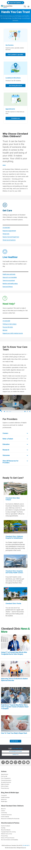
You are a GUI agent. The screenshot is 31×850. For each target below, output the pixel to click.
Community (4, 812)
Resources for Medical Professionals (10, 818)
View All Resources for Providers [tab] (10, 462)
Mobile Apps (4, 801)
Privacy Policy (4, 835)
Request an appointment (9, 230)
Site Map (3, 828)
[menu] (28, 6)
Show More (14, 741)
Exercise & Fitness (8, 286)
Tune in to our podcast (9, 280)
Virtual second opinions (9, 240)
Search (24, 6)
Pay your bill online (8, 327)
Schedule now (15, 118)
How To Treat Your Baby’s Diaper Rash (14, 733)
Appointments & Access (15, 751)
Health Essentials (5, 797)
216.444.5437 (6, 227)
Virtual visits (6, 234)
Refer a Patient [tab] (8, 439)
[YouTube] (11, 762)
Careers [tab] (5, 433)
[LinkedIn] (19, 762)
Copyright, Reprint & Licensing (8, 831)
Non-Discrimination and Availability (9, 839)
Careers (3, 810)
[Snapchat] (28, 762)
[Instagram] (15, 762)
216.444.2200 (6, 321)
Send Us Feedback (5, 826)
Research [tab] (6, 450)
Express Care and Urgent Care (11, 237)
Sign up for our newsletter (10, 277)
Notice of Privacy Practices (7, 837)
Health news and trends (9, 274)
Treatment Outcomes (6, 814)
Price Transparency (6, 778)
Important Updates (15, 2)
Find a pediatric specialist (15, 54)
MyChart (5, 330)
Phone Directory (5, 788)
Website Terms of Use (6, 833)
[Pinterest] (24, 762)
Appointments (4, 774)
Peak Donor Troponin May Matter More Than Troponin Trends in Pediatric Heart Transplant (14, 706)
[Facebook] (3, 762)
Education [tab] (6, 444)
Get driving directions (15, 85)
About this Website (5, 830)
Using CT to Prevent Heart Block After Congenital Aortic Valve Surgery (14, 653)
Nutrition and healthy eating (10, 283)
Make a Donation (5, 784)
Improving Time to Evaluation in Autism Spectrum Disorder (14, 679)
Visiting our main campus (9, 324)
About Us (3, 808)
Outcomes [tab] (6, 455)
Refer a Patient (4, 786)
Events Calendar (5, 816)
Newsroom (4, 799)
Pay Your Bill (4, 776)
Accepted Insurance (6, 782)
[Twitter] (7, 762)
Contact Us (15, 754)
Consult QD (4, 795)
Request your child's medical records (13, 333)
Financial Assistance (6, 780)
